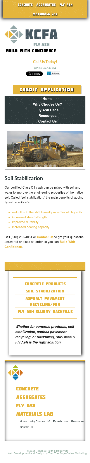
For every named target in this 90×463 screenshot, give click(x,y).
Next (76, 149)
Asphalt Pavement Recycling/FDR (45, 301)
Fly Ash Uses (47, 109)
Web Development (19, 453)
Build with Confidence (31, 50)
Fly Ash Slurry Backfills (45, 311)
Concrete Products (45, 284)
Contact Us (47, 121)
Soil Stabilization (45, 291)
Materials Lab (45, 13)
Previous (13, 149)
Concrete (25, 4)
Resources (47, 115)
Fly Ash (66, 4)
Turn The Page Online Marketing (67, 453)
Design (40, 453)
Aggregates (46, 4)
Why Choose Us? (47, 104)
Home (47, 98)
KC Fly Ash (31, 35)
